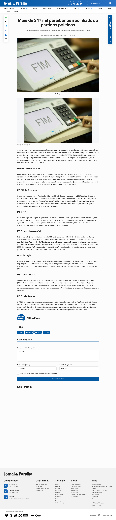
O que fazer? (39, 486)
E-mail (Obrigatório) (65, 365)
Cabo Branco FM (97, 492)
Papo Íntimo (74, 496)
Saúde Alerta (74, 492)
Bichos (57, 484)
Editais (100, 8)
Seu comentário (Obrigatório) (26, 348)
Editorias (87, 8)
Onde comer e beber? (42, 488)
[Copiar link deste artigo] (6, 39)
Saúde (57, 499)
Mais (109, 8)
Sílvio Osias (74, 490)
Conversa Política (76, 486)
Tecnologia (58, 501)
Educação (58, 490)
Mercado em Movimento (78, 494)
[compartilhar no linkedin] (6, 35)
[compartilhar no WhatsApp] (6, 18)
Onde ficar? (39, 490)
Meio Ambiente (59, 503)
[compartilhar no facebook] (5, 30)
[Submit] (110, 3)
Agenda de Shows (41, 484)
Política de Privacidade (98, 503)
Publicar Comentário (58, 379)
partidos (38, 332)
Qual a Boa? (47, 8)
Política (35, 8)
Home (8, 11)
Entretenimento (61, 8)
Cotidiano (58, 496)
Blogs (75, 8)
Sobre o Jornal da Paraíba (99, 490)
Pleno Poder (74, 488)
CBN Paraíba (95, 494)
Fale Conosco (96, 501)
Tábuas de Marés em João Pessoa (102, 486)
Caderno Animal (75, 484)
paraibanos (29, 332)
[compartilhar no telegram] (6, 26)
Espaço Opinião (96, 505)
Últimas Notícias (9, 8)
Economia (58, 488)
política (16, 11)
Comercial (95, 499)
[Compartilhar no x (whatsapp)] (6, 22)
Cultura (57, 486)
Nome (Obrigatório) (23, 365)
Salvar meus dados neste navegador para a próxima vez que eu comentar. (38, 373)
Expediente (95, 496)
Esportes (22, 8)
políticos (46, 332)
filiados (20, 332)
